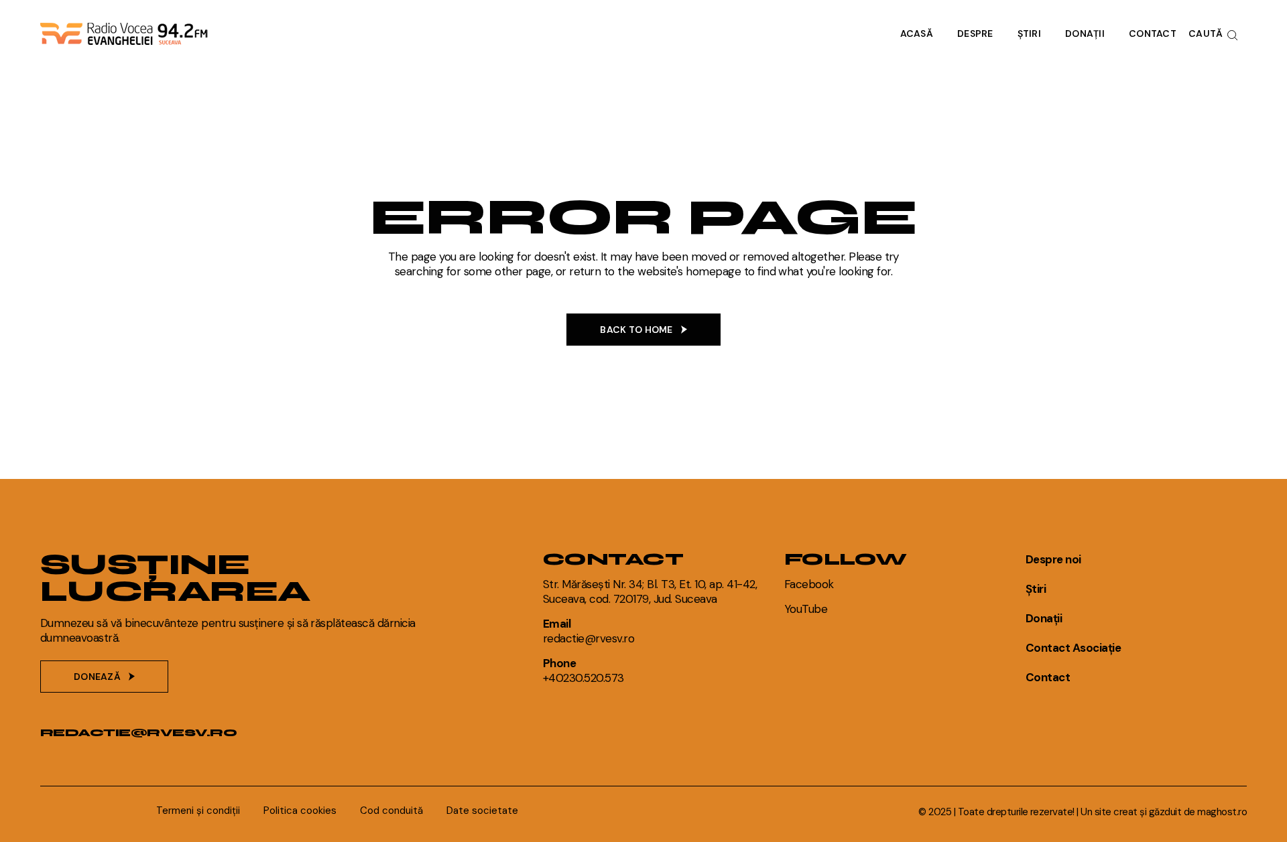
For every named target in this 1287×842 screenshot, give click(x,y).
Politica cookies (299, 810)
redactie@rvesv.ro (138, 732)
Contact (1048, 677)
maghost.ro (1222, 812)
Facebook (809, 584)
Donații (1044, 618)
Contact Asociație (1073, 647)
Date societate (482, 810)
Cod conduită (391, 810)
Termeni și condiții (198, 810)
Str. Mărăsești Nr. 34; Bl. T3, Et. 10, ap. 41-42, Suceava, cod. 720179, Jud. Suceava (650, 591)
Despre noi (1053, 559)
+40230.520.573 (583, 678)
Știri (1036, 588)
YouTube (805, 609)
